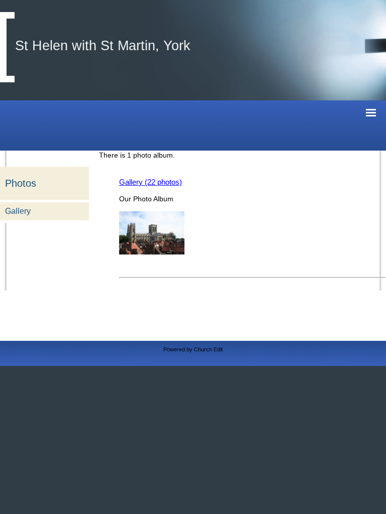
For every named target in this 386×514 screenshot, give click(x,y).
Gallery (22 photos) (150, 182)
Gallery (18, 211)
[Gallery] (151, 252)
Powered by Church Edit (193, 349)
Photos (20, 183)
